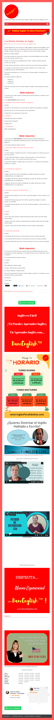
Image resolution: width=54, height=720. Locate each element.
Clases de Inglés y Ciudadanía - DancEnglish (17, 692)
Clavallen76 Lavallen (39, 688)
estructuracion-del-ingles (18, 291)
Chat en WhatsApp (28, 303)
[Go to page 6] (38, 703)
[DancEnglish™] (11, 18)
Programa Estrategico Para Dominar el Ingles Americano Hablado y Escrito (23, 455)
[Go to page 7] (39, 703)
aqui (22, 51)
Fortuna (34, 44)
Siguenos (7, 616)
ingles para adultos (28, 291)
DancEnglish (8, 291)
